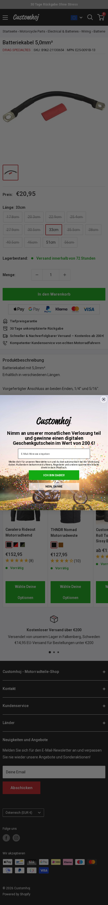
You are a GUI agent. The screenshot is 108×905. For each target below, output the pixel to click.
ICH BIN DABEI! (53, 475)
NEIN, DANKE (53, 486)
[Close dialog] (104, 399)
